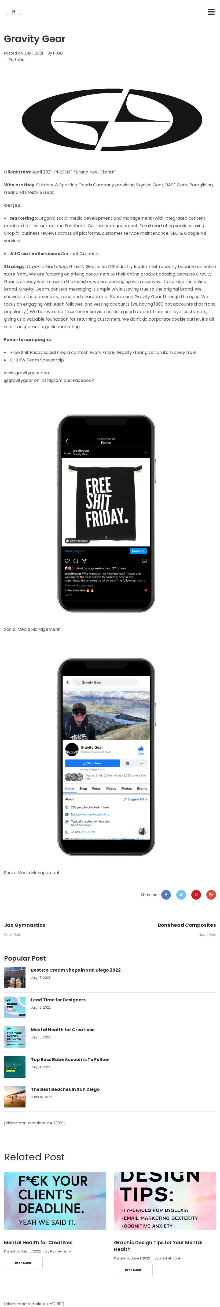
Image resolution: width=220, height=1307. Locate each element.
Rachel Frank (60, 1251)
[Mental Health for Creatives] (55, 1201)
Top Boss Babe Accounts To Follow (70, 1059)
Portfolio (16, 59)
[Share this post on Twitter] (181, 895)
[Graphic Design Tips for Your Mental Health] (165, 1201)
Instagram (52, 380)
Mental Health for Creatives (62, 1030)
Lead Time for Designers (58, 1000)
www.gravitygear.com (27, 373)
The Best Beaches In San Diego (65, 1089)
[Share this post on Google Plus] (211, 895)
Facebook (83, 380)
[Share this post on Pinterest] (196, 895)
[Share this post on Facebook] (166, 895)
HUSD (58, 53)
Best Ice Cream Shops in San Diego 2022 (76, 970)
